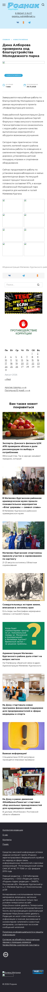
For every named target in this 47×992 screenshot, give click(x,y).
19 (17, 363)
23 (38, 363)
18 (11, 363)
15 (33, 360)
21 (27, 363)
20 (22, 363)
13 (22, 360)
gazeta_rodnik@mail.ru (23, 16)
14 (27, 360)
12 (17, 360)
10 (6, 360)
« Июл (8, 379)
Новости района (13, 75)
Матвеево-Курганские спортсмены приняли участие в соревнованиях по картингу (22, 556)
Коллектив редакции (13, 830)
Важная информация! (15, 753)
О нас (5, 835)
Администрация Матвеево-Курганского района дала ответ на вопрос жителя (22, 656)
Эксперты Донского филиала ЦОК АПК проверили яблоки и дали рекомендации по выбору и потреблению (22, 448)
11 (11, 360)
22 (33, 363)
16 (38, 360)
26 (17, 367)
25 (11, 367)
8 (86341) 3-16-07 (23, 13)
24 (6, 367)
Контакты (7, 840)
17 (6, 363)
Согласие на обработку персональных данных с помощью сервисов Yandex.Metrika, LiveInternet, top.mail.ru (21, 942)
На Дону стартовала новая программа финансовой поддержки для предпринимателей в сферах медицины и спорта (23, 709)
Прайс (6, 844)
